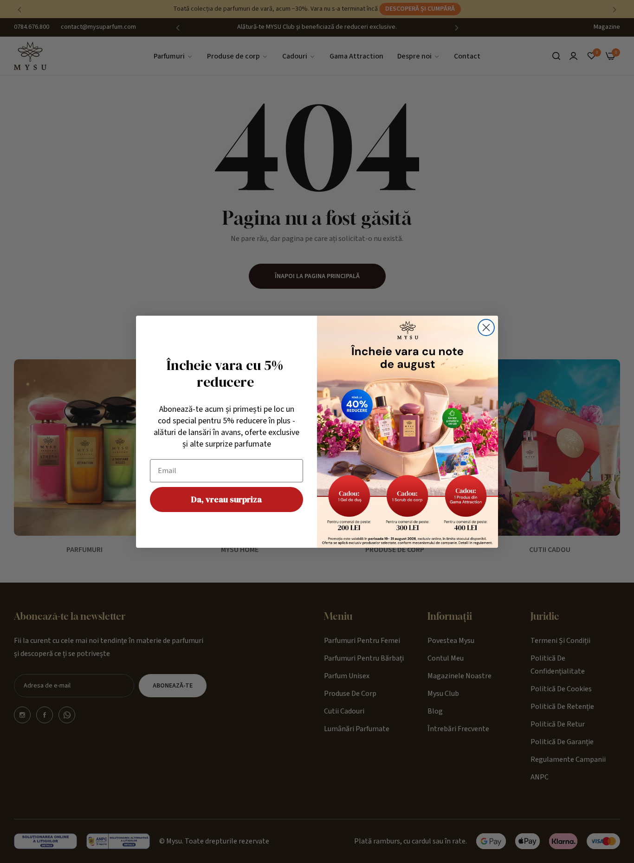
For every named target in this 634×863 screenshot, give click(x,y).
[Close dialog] (486, 327)
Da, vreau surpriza (226, 499)
